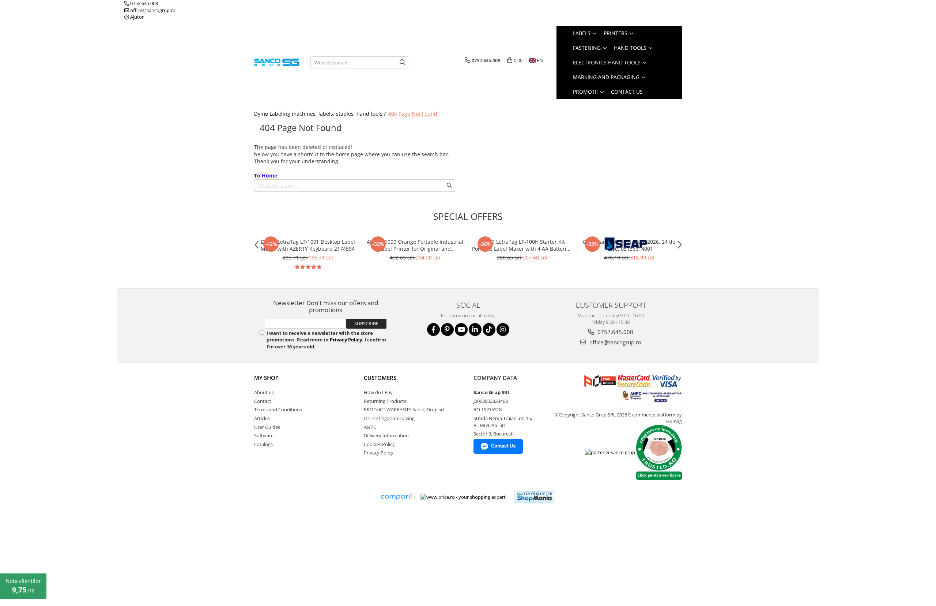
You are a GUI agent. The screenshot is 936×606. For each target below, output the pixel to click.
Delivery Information (386, 435)
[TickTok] (489, 329)
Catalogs (263, 444)
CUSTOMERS (380, 377)
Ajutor (136, 17)
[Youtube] (461, 329)
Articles (262, 418)
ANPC (370, 427)
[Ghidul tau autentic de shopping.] (396, 496)
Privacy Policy (346, 339)
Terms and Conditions (278, 409)
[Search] (402, 62)
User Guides (267, 427)
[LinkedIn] (475, 329)
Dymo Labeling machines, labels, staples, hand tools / (320, 113)
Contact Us (627, 91)
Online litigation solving (389, 418)
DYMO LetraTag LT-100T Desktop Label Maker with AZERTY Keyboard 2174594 (308, 245)
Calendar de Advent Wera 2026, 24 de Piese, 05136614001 (629, 245)
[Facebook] (433, 329)
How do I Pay (378, 392)
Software (263, 435)
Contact (262, 401)
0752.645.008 (143, 3)
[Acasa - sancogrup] (276, 62)
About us (264, 392)
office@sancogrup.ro (152, 10)
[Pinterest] (447, 329)
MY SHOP (266, 377)
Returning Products (385, 401)
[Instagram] (503, 329)
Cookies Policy (379, 444)
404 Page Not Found (412, 113)
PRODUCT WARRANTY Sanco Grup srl (404, 409)
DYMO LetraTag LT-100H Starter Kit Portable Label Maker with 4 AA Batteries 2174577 (522, 245)
